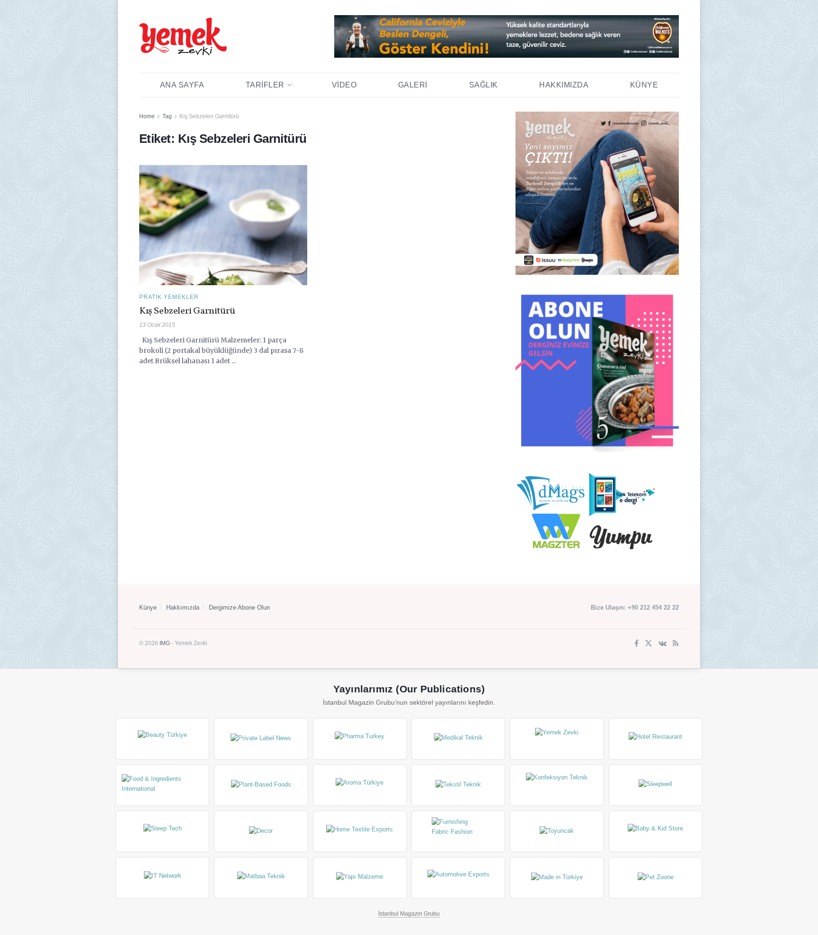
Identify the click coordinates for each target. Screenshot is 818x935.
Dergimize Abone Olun (239, 607)
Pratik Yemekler (169, 297)
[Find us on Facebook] (636, 643)
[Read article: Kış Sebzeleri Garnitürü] (223, 225)
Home (147, 116)
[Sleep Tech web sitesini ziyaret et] (162, 831)
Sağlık (483, 85)
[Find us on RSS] (676, 643)
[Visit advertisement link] (506, 36)
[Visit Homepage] (183, 36)
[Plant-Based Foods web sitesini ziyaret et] (261, 785)
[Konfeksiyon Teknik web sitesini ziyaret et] (557, 785)
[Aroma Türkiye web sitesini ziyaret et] (360, 785)
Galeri (412, 85)
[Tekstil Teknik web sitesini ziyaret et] (458, 785)
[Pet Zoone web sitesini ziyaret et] (655, 878)
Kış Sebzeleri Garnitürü (209, 116)
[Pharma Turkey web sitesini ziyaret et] (360, 739)
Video (344, 85)
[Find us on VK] (662, 643)
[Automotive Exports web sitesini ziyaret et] (458, 878)
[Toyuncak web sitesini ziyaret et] (557, 831)
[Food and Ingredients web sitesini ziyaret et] (162, 785)
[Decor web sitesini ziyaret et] (261, 831)
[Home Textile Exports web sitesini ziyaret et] (360, 831)
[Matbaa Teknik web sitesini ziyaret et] (261, 878)
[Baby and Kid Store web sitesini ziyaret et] (655, 831)
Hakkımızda (563, 85)
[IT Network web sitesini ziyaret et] (162, 878)
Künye (644, 85)
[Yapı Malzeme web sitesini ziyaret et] (360, 878)
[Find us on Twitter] (648, 643)
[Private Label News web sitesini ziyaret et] (261, 739)
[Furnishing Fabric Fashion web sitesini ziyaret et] (458, 831)
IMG (165, 643)
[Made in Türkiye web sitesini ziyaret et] (557, 878)
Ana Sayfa (182, 85)
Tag (167, 116)
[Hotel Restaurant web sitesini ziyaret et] (655, 739)
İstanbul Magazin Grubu (409, 913)
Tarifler (265, 85)
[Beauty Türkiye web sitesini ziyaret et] (162, 739)
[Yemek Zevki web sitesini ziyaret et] (557, 739)
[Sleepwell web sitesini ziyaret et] (655, 785)
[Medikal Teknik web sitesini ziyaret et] (458, 739)
